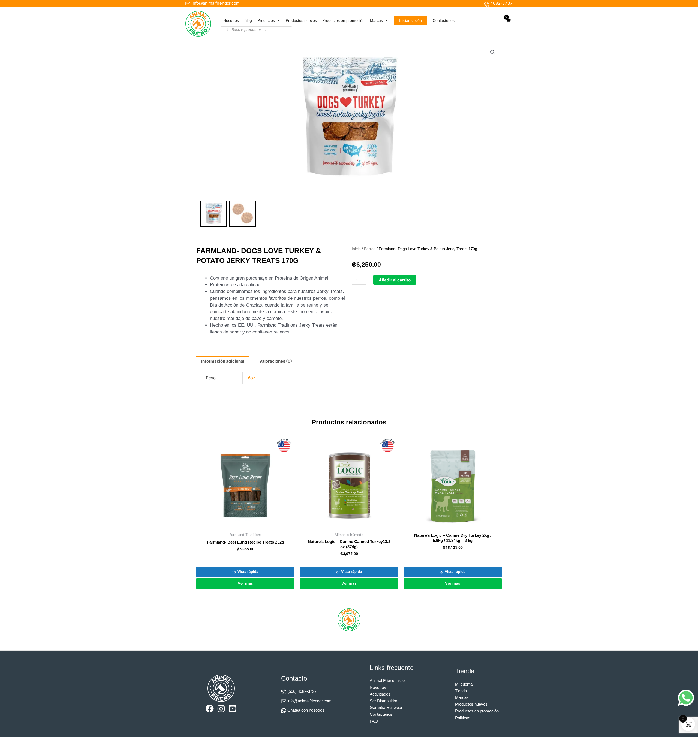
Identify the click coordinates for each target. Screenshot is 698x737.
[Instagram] (221, 709)
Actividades (380, 694)
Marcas (376, 20)
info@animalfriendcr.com (309, 701)
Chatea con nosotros (305, 710)
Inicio (356, 249)
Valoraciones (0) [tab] (275, 361)
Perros (369, 249)
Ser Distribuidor (383, 701)
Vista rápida (247, 571)
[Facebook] (210, 709)
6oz (251, 377)
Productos (266, 20)
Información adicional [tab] (222, 361)
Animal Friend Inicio (387, 680)
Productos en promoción (343, 20)
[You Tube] (232, 709)
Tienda (461, 691)
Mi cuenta (464, 684)
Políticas (462, 717)
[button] (493, 52)
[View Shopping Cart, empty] (508, 24)
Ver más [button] (245, 583)
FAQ (374, 721)
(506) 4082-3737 (302, 691)
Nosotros (231, 20)
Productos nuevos (301, 20)
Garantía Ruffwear (386, 707)
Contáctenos (444, 20)
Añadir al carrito (395, 280)
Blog (248, 20)
